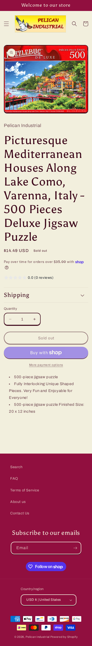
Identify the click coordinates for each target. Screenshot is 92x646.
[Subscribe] (75, 548)
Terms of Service (24, 490)
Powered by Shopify (64, 636)
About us (18, 502)
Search (16, 467)
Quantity (10, 308)
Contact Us (19, 513)
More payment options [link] (46, 365)
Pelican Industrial (38, 636)
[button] (6, 23)
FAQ (14, 478)
